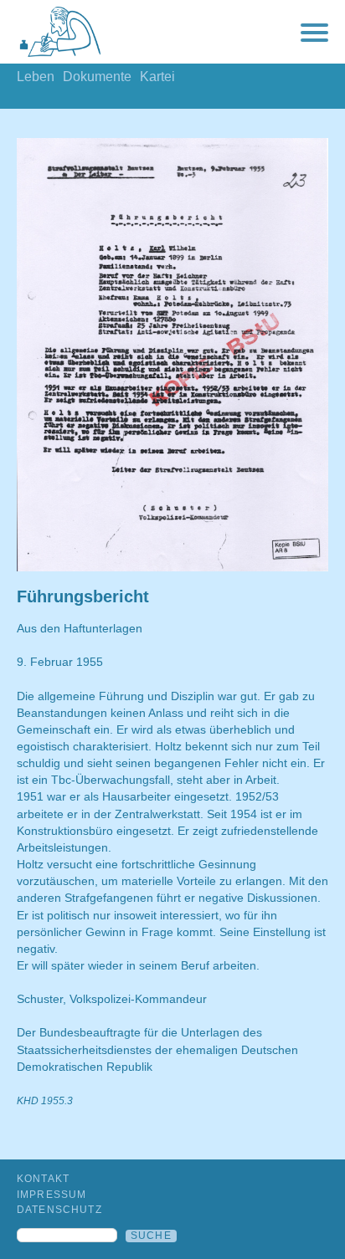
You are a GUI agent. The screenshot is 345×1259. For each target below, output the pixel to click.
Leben (35, 76)
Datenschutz (59, 1210)
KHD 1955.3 (45, 1101)
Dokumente (97, 76)
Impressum (51, 1195)
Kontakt (43, 1179)
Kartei (157, 76)
